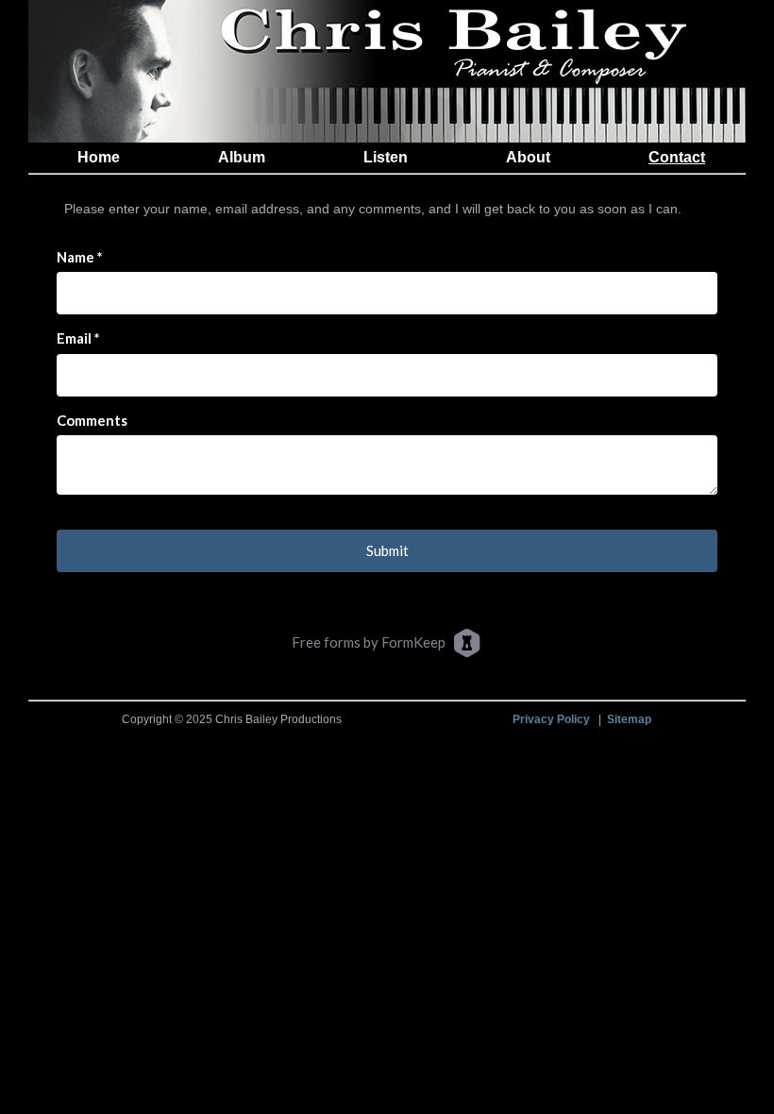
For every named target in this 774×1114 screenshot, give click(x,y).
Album (241, 157)
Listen (385, 157)
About (528, 157)
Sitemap (629, 719)
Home (98, 157)
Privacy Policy (551, 719)
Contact (676, 157)
